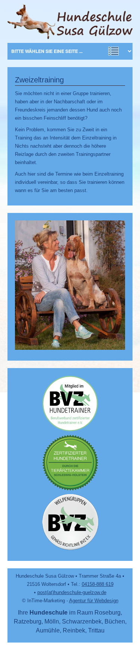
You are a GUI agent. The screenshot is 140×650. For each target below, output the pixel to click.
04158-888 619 (97, 584)
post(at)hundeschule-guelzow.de (71, 592)
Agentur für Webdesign (93, 600)
